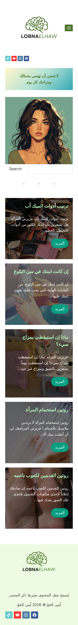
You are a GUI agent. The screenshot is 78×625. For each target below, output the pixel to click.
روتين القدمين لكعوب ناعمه (41, 475)
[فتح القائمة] (69, 28)
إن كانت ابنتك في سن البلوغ (41, 271)
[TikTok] (8, 58)
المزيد (60, 243)
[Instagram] (20, 58)
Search (15, 169)
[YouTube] (14, 58)
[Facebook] (26, 58)
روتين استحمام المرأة (47, 409)
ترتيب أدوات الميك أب (46, 206)
